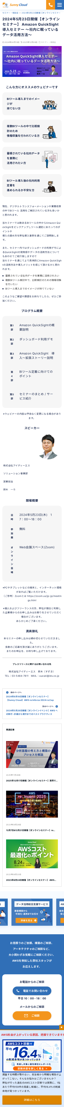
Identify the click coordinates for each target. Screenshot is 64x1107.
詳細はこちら (32, 1099)
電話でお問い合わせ (35, 990)
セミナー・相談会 (48, 42)
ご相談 (35, 1015)
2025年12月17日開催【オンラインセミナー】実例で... (32, 780)
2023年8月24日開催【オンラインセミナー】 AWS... (31, 880)
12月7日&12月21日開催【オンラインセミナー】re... (30, 830)
